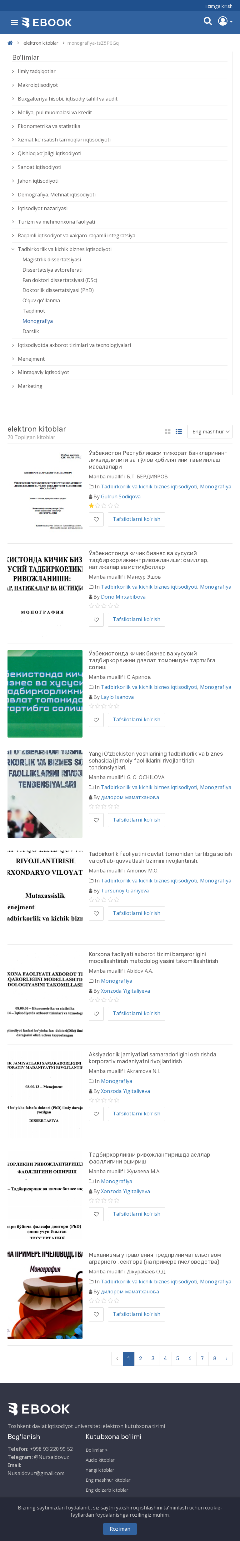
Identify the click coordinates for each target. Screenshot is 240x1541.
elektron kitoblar (40, 43)
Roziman (120, 1528)
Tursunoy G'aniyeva (125, 890)
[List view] (178, 432)
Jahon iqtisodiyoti (38, 180)
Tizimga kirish (217, 6)
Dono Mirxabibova (123, 596)
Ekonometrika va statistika (49, 126)
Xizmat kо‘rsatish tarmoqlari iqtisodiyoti (64, 139)
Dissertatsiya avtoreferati (52, 269)
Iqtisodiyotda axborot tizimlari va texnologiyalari (74, 345)
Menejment (31, 358)
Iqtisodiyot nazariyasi (43, 208)
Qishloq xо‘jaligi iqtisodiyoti (49, 153)
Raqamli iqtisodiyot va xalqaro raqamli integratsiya (76, 235)
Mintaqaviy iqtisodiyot (43, 372)
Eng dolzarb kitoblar (107, 1490)
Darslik (30, 331)
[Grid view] (167, 432)
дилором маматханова (130, 797)
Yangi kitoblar (100, 1470)
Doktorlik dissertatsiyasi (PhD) (58, 290)
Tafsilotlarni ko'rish (136, 519)
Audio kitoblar (100, 1460)
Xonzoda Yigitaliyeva (125, 990)
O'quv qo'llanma (41, 300)
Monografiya (37, 321)
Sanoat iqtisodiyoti (39, 167)
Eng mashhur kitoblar (108, 1480)
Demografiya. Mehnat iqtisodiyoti (57, 194)
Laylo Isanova (117, 697)
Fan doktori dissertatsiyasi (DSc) (59, 280)
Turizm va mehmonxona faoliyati (56, 221)
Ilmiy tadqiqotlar (37, 71)
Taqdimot (33, 310)
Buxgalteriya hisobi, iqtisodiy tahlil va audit (68, 98)
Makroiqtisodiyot (38, 84)
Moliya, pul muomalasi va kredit (55, 112)
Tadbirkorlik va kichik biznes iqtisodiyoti (65, 249)
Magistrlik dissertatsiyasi (51, 259)
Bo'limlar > (97, 1450)
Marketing (30, 386)
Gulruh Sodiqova (121, 496)
